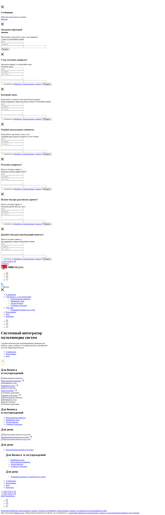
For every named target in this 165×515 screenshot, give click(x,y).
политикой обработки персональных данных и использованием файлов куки (100, 513)
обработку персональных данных (27, 84)
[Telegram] (7, 277)
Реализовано (11, 312)
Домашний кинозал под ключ (23, 310)
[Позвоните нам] (2, 285)
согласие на (22, 84)
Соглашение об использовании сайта (91, 511)
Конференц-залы (8, 386)
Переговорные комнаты (20, 299)
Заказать (5, 49)
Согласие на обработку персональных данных (57, 511)
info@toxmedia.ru (8, 496)
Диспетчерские (17, 303)
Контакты (10, 316)
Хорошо (136, 513)
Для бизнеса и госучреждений (18, 297)
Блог (8, 314)
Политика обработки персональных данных (19, 511)
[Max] (7, 280)
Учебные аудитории (19, 305)
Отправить (47, 84)
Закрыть (4, 19)
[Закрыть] (2, 8)
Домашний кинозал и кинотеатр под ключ (28, 477)
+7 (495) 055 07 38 (8, 492)
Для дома (9, 308)
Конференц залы (17, 301)
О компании (11, 295)
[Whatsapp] (7, 274)
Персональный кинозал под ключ (15, 437)
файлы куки (19, 513)
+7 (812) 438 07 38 (8, 261)
